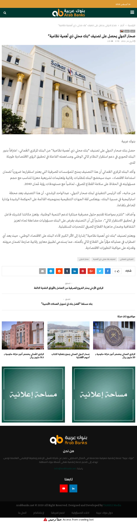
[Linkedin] (73, 488)
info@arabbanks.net (65, 468)
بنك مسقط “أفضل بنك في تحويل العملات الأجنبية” (66, 304)
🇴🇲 (122, 31)
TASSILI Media (112, 505)
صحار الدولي (84, 259)
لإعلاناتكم (38, 513)
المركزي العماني (126, 259)
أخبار (132, 31)
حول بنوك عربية (104, 513)
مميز (127, 31)
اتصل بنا (22, 513)
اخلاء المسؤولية (80, 513)
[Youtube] (64, 488)
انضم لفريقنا (58, 513)
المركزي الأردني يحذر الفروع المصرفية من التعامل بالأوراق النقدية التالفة (68, 288)
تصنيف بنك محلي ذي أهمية (104, 259)
